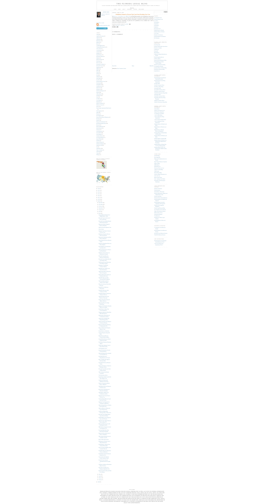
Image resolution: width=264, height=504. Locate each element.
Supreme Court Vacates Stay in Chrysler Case (104, 396)
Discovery (98, 62)
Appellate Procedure (100, 36)
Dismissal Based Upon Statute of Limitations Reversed (105, 275)
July (100, 211)
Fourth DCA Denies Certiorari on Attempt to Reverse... (105, 294)
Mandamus (98, 101)
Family (97, 73)
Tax (97, 146)
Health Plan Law (157, 166)
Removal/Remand (99, 126)
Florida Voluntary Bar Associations (160, 46)
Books (97, 44)
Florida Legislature (157, 196)
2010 (99, 199)
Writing (97, 154)
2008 (99, 481)
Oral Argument (99, 111)
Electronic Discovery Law (159, 168)
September (101, 208)
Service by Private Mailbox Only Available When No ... (105, 448)
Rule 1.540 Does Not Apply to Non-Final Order (104, 360)
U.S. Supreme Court (158, 17)
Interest (97, 92)
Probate (97, 120)
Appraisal (98, 37)
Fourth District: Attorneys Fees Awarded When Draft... (104, 445)
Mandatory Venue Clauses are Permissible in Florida (104, 253)
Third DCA (98, 148)
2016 (99, 188)
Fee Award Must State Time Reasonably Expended (104, 430)
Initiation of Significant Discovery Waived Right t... (105, 244)
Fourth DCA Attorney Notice (159, 96)
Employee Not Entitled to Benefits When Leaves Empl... (105, 306)
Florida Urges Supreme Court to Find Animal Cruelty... (104, 346)
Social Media (98, 134)
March (100, 477)
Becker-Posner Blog (158, 172)
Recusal (97, 125)
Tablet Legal (156, 171)
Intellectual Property (100, 90)
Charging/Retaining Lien (101, 47)
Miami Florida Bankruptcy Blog (160, 60)
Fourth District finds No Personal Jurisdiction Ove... (105, 454)
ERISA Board (156, 165)
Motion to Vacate (99, 104)
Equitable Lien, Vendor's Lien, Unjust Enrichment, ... (104, 269)
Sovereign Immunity (100, 137)
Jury (97, 97)
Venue (97, 153)
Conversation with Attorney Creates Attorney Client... (104, 457)
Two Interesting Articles (103, 375)
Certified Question (99, 45)
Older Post (152, 65)
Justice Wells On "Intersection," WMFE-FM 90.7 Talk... (104, 215)
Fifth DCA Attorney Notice (159, 100)
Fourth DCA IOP (157, 94)
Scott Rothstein (99, 131)
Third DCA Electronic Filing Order (160, 93)
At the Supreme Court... (103, 348)
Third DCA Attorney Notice (159, 91)
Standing (98, 140)
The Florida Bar (157, 44)
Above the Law (157, 175)
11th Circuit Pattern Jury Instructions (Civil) (158, 244)
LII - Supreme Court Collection (160, 209)
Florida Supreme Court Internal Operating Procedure (160, 78)
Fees (97, 75)
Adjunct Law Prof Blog (158, 169)
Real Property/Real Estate (101, 123)
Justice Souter (101, 229)
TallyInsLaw (156, 49)
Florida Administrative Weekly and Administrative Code (160, 194)
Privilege (98, 118)
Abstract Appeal (157, 58)
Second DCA (98, 132)
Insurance (98, 89)
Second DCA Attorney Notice (159, 89)
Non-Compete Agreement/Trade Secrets (103, 108)
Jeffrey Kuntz (98, 94)
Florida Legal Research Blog (159, 208)
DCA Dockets (156, 38)
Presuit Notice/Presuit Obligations (102, 117)
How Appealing (157, 157)
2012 (99, 195)
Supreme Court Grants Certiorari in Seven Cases (105, 231)
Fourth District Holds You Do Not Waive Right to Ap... (105, 377)
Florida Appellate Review (159, 57)
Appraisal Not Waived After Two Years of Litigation (105, 272)
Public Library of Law (158, 212)
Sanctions (98, 129)
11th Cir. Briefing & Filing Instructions (159, 122)
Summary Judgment (100, 143)
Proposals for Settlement (100, 121)
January (100, 479)
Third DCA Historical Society (159, 234)
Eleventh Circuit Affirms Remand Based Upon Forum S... (105, 221)
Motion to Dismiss (99, 103)
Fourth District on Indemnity (104, 331)
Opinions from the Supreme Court (105, 227)
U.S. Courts (156, 33)
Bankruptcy (98, 40)
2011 (99, 197)
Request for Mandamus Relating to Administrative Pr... (105, 325)
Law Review (98, 98)
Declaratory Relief (99, 56)
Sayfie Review (157, 71)
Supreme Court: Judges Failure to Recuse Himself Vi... (105, 421)
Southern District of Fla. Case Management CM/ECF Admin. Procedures (160, 149)
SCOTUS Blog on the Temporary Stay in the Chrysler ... (105, 418)
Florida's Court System (158, 35)
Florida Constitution (158, 188)
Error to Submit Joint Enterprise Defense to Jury (104, 328)
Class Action (98, 48)
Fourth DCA (98, 84)
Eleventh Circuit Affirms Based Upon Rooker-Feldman (104, 415)
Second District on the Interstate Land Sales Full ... (105, 247)
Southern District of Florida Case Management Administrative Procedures (160, 141)
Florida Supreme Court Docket (160, 36)
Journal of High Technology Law (160, 174)
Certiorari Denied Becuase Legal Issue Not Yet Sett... (105, 399)
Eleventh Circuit (99, 65)
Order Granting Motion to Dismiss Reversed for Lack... (105, 405)
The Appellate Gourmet (158, 66)
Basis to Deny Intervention (104, 439)
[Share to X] (116, 27)
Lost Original (98, 100)
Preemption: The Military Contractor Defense (103, 266)
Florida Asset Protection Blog (159, 64)
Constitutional (99, 50)
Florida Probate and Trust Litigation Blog (159, 62)
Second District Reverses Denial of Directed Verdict (105, 339)
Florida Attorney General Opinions (160, 197)
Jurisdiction (98, 95)
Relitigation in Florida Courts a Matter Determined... (104, 442)
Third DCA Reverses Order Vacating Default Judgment (104, 278)
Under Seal (98, 151)
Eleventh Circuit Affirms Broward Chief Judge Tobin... (105, 259)
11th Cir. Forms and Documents (160, 119)
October (100, 206)
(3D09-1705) (121, 16)
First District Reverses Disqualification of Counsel (104, 357)
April (100, 476)
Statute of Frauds (99, 142)
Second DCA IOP (157, 88)
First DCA (98, 79)
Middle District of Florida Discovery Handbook (159, 130)
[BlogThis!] (114, 27)
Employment (98, 67)
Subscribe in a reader (100, 22)
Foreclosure (98, 83)
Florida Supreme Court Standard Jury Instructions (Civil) (160, 241)
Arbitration (98, 39)
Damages (98, 53)
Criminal (98, 51)
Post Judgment (99, 115)
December (101, 202)
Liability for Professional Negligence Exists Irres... (104, 380)
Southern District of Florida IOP (160, 138)
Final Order (98, 78)
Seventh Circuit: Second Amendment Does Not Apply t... (104, 461)
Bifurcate (98, 42)
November (101, 204)
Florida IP (156, 51)
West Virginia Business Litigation (160, 161)
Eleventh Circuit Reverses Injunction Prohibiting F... (104, 256)
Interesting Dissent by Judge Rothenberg (104, 303)
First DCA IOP (157, 83)
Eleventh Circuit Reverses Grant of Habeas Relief (105, 369)
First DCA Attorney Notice (159, 85)
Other (97, 112)
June (100, 213)
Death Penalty (99, 54)
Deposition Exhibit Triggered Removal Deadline (104, 225)
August (100, 209)
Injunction (98, 87)
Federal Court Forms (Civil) (159, 110)
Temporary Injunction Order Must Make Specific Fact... (105, 313)
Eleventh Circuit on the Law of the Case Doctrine (104, 218)
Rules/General (99, 128)
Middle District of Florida (159, 30)
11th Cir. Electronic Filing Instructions (159, 117)
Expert (97, 72)
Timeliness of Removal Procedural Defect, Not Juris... (105, 465)
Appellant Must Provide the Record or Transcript (104, 297)
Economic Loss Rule (100, 64)
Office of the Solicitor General (159, 211)
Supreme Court (99, 145)
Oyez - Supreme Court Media (159, 179)
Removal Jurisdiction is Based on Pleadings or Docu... (105, 366)
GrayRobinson (99, 86)
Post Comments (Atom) (121, 68)
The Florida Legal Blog (132, 3)
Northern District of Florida (159, 31)
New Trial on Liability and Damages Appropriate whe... (104, 468)
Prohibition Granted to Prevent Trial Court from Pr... (104, 234)
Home (133, 65)
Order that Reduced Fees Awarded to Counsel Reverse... (105, 354)
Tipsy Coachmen (99, 150)
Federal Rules (156, 108)
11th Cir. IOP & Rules (158, 115)
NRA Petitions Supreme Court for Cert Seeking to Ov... (105, 427)
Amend (97, 34)
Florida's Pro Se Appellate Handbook (159, 206)
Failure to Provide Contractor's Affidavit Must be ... (104, 300)
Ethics (97, 70)
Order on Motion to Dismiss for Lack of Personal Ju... (104, 409)
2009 (99, 201)
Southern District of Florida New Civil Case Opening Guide (160, 145)
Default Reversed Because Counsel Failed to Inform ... (104, 336)
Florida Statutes (157, 190)
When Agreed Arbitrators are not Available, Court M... (105, 437)
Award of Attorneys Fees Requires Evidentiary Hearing (105, 322)
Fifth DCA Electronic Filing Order (160, 102)
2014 (99, 192)
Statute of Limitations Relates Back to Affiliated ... (104, 384)
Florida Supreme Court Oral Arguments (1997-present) (159, 203)
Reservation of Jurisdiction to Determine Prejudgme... (104, 390)
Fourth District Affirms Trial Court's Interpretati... (104, 309)
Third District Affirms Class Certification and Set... (104, 393)
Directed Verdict (99, 59)
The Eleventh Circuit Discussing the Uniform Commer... (105, 263)
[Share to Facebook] (117, 27)
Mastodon (132, 8)
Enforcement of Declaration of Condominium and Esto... (104, 316)
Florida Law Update (158, 48)
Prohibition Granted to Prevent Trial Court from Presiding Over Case (133, 14)
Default (97, 58)
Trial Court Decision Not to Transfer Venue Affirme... (104, 281)
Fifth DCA (98, 76)
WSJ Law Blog (157, 163)
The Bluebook (157, 215)
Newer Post (114, 65)
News (97, 106)
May (100, 474)
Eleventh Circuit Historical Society (160, 233)
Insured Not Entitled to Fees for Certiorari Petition (104, 350)
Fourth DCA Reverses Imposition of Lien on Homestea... (105, 451)
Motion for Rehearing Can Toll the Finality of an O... (104, 424)
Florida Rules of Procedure (159, 191)
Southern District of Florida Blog (160, 67)
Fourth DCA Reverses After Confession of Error (104, 291)
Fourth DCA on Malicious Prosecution (103, 288)
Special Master (99, 139)
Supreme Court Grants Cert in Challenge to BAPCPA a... (104, 402)
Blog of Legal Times (158, 177)
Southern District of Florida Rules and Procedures (160, 133)
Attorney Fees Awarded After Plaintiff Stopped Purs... (104, 319)
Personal (98, 114)
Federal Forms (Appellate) (159, 112)
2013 (99, 193)
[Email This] (113, 27)
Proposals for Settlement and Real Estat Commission (105, 238)
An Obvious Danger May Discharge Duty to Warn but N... (105, 412)
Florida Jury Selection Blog (159, 69)
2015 (99, 190)
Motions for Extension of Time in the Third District (105, 250)
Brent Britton (156, 52)
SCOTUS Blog (157, 155)
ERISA (97, 69)
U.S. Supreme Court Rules (159, 113)
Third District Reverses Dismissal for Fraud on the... (105, 387)
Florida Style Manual (158, 214)
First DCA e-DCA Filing (158, 86)
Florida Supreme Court (100, 81)
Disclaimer (98, 61)
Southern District (99, 136)
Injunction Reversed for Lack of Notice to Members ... (104, 434)
